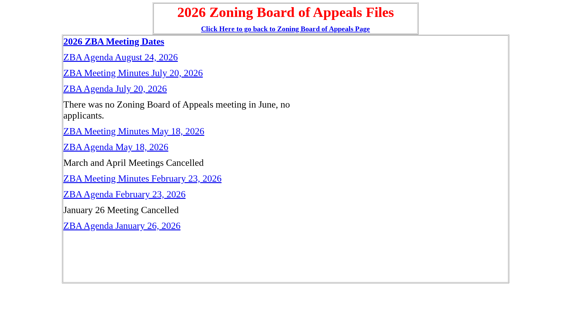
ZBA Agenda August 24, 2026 (120, 57)
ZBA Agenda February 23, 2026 (124, 194)
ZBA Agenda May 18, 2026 (115, 146)
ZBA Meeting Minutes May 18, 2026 (133, 131)
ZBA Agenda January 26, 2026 (122, 225)
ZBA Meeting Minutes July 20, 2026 (133, 72)
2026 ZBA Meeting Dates (113, 41)
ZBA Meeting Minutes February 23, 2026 (142, 178)
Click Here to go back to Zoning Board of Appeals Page (285, 29)
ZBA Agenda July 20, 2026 (115, 88)
